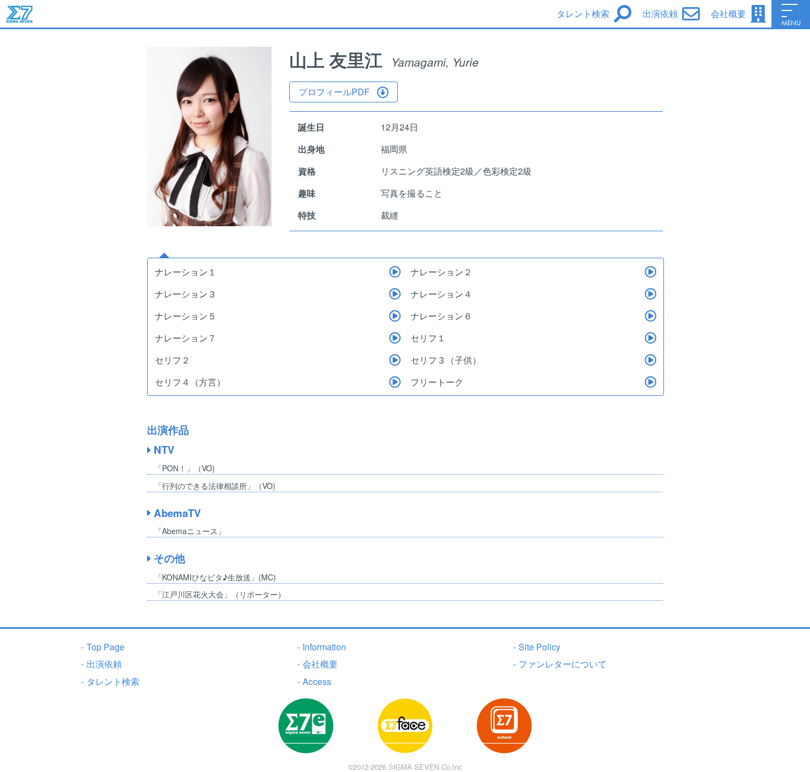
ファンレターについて (560, 663)
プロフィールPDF (334, 91)
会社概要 (317, 663)
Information (321, 646)
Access (314, 681)
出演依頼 (101, 663)
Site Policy (536, 646)
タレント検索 (110, 681)
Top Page (103, 646)
